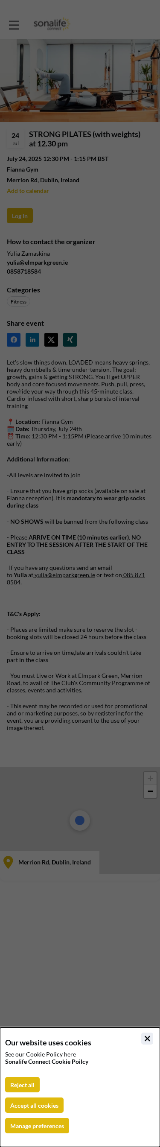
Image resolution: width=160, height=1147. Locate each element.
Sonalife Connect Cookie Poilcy (46, 1061)
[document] (80, 1087)
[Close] (147, 1039)
